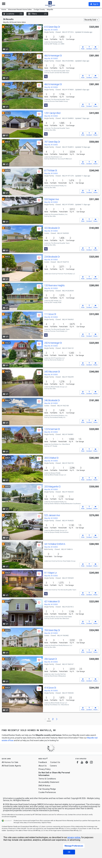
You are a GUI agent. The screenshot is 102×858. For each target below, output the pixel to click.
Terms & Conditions (47, 778)
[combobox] (91, 19)
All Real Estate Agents (11, 766)
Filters (39, 14)
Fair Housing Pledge (47, 789)
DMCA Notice (44, 785)
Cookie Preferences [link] (47, 792)
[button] (94, 4)
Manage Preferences (74, 846)
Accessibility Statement (49, 782)
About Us (43, 766)
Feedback (43, 762)
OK (69, 852)
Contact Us (55, 762)
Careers (53, 766)
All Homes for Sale (10, 762)
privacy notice (73, 837)
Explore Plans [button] (46, 822)
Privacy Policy (44, 769)
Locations (14, 14)
